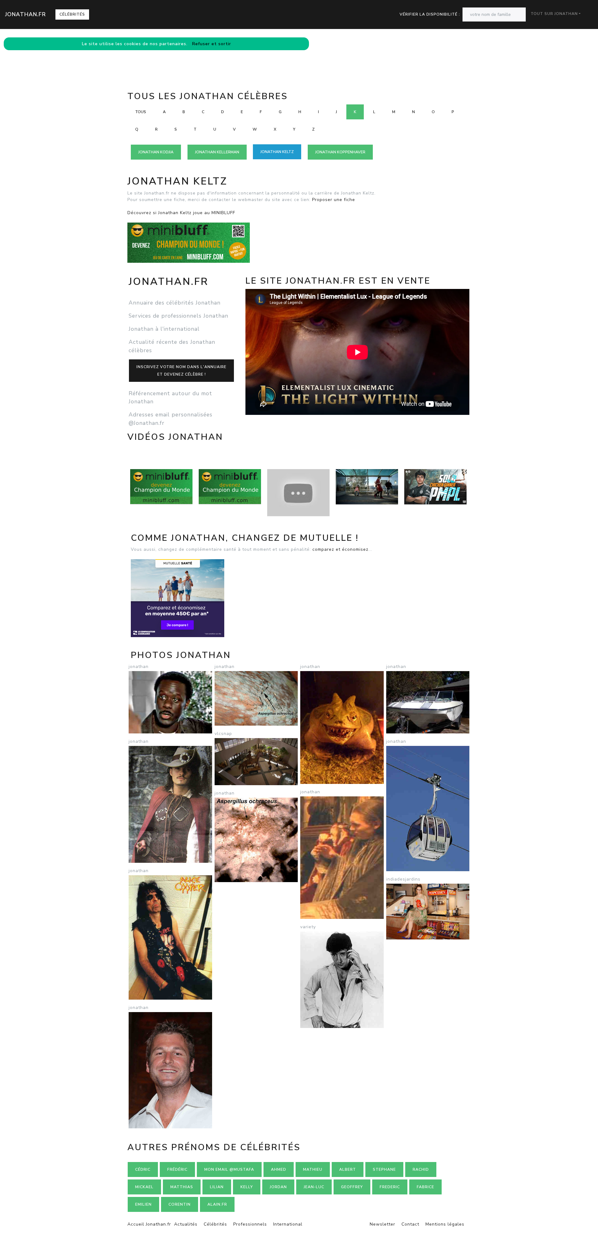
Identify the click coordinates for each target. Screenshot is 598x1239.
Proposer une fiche (333, 200)
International (287, 1224)
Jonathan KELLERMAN (217, 152)
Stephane (384, 1169)
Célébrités (72, 14)
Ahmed (278, 1169)
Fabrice (425, 1186)
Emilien (143, 1204)
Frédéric (177, 1169)
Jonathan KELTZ (277, 151)
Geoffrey (352, 1186)
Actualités (185, 1224)
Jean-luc (314, 1186)
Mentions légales (444, 1224)
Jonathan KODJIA (155, 152)
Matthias (181, 1186)
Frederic (390, 1186)
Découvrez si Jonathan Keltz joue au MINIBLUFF (181, 213)
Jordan (278, 1186)
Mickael (144, 1186)
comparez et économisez (340, 549)
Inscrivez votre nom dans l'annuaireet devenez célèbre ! (181, 370)
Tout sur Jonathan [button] (554, 13)
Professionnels (250, 1224)
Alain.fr (217, 1204)
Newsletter (382, 1224)
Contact (410, 1224)
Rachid (421, 1169)
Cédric (142, 1169)
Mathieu (312, 1169)
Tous (140, 111)
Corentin (179, 1204)
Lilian (217, 1186)
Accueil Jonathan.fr (149, 1224)
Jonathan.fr (25, 14)
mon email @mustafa (229, 1169)
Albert (347, 1169)
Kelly (246, 1186)
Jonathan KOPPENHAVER (340, 152)
